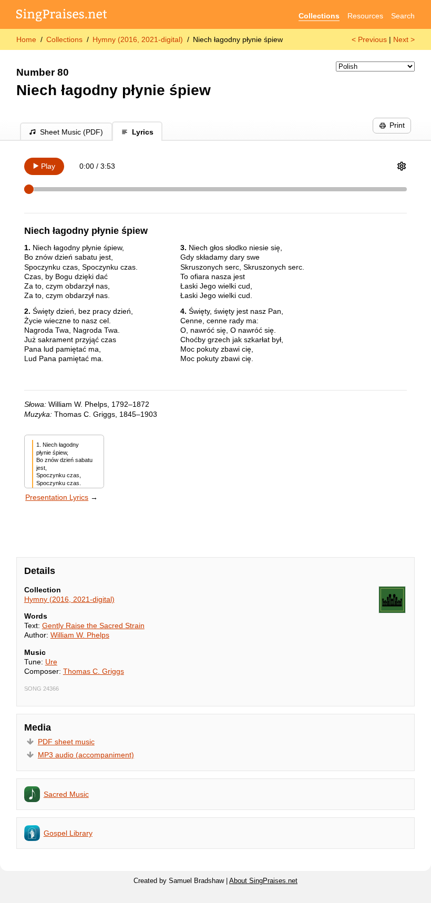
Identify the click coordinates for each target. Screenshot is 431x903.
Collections (319, 16)
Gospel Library (68, 833)
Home (26, 39)
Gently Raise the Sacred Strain (93, 625)
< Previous (369, 39)
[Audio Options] (401, 166)
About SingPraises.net (263, 881)
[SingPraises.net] (61, 16)
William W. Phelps (79, 635)
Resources (365, 16)
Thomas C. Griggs (93, 671)
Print (397, 125)
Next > (404, 39)
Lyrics (142, 132)
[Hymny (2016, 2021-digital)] (392, 599)
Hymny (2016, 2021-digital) (138, 39)
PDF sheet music (66, 741)
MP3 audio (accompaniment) (86, 755)
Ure (51, 662)
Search (403, 16)
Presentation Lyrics (56, 497)
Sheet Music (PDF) (71, 132)
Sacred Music (66, 794)
